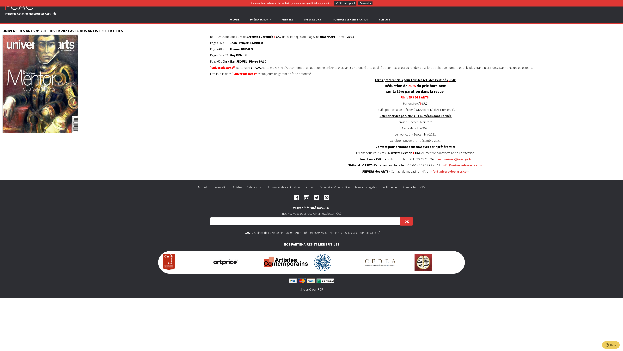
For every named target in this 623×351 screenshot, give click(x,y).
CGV (422, 187)
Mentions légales (366, 187)
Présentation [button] (259, 19)
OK (406, 221)
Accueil (234, 19)
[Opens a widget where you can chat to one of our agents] (611, 345)
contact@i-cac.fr (370, 233)
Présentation (220, 187)
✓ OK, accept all (345, 3)
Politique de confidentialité (398, 187)
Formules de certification (350, 19)
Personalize (365, 3)
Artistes (287, 19)
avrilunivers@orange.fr (455, 159)
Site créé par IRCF (311, 289)
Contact (384, 19)
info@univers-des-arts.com (462, 165)
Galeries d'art (313, 19)
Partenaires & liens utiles (334, 187)
